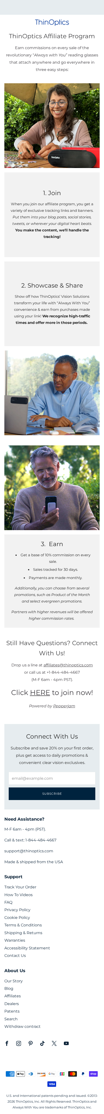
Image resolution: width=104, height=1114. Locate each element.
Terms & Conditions (23, 925)
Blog (8, 988)
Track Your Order (20, 887)
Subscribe (52, 793)
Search (11, 1019)
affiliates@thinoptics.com (68, 665)
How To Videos (18, 895)
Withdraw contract (22, 1026)
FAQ (8, 902)
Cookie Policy (17, 917)
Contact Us (15, 955)
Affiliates (12, 996)
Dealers (11, 1003)
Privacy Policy (17, 910)
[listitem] (52, 7)
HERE (40, 692)
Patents (12, 1011)
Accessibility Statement (27, 948)
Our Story (13, 981)
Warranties (14, 940)
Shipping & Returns (23, 933)
